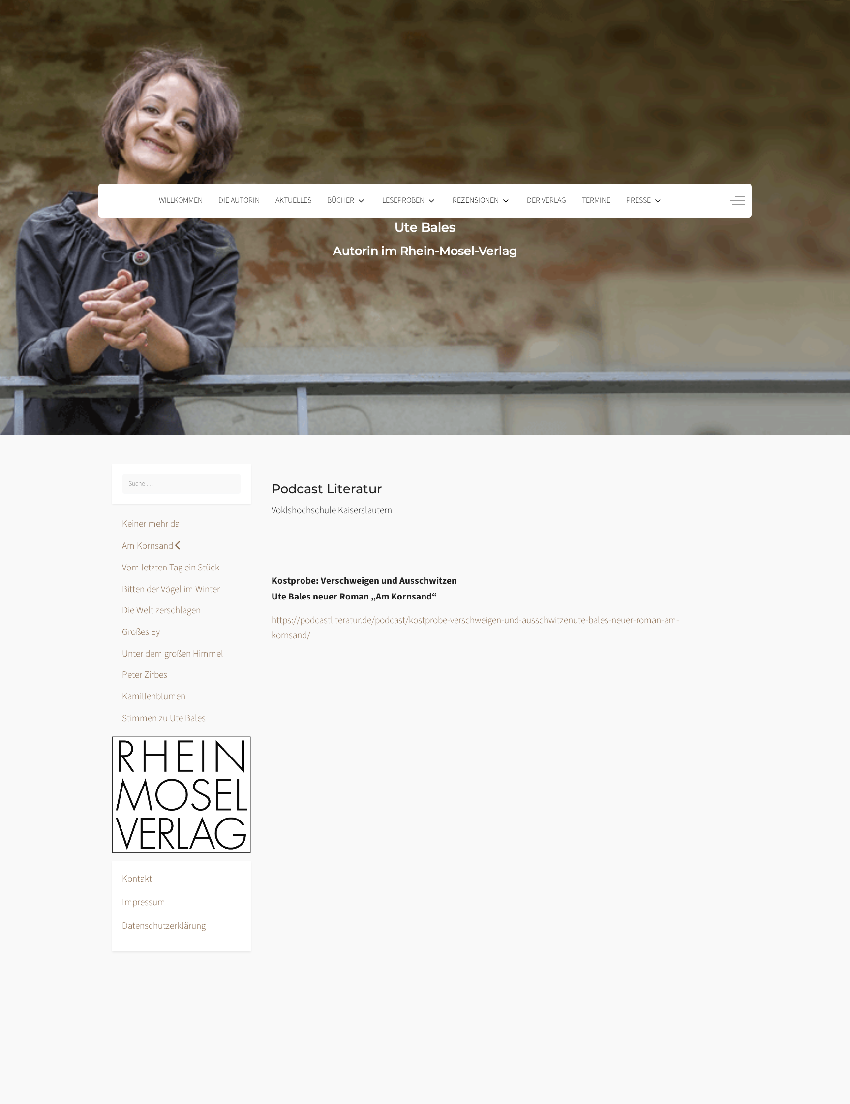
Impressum (143, 902)
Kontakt (137, 878)
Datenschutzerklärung (164, 926)
